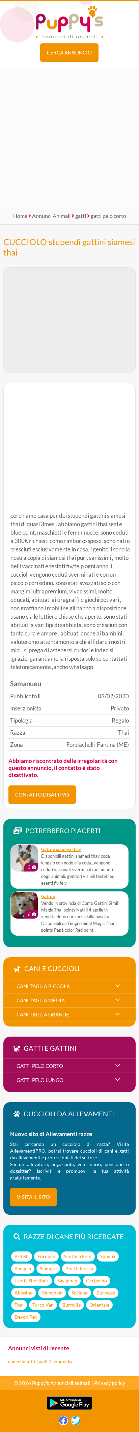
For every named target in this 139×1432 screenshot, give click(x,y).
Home (20, 215)
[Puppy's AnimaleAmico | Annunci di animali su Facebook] (63, 1422)
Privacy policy (109, 1383)
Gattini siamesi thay (61, 849)
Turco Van (43, 1305)
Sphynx (107, 1256)
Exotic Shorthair (32, 1280)
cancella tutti (21, 1361)
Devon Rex (26, 1317)
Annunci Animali (51, 215)
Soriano (80, 1292)
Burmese (105, 1292)
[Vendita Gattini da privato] (24, 905)
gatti (80, 215)
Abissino (24, 1292)
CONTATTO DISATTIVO (42, 794)
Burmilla (71, 1305)
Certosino (96, 1280)
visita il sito (33, 1197)
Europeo (46, 1256)
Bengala (23, 1268)
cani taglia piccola (43, 986)
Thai (19, 1305)
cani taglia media (41, 1000)
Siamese (48, 1268)
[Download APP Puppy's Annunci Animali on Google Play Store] (69, 1408)
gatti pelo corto (108, 215)
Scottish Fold (77, 1256)
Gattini (48, 896)
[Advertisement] (69, 138)
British (22, 1256)
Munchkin (52, 1292)
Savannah (67, 1280)
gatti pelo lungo (40, 1080)
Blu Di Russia (79, 1268)
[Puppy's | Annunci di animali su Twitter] (75, 1422)
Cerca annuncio (69, 52)
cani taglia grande (43, 1014)
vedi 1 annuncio (55, 1361)
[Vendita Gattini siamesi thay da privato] (24, 858)
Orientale (99, 1305)
